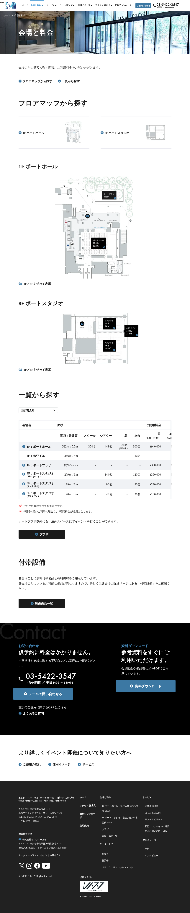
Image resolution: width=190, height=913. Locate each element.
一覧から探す (71, 81)
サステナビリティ (154, 819)
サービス (147, 797)
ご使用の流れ (151, 806)
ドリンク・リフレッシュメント (117, 867)
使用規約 (84, 825)
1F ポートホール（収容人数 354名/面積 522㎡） (120, 808)
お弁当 (105, 854)
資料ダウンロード (123, 5)
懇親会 (105, 860)
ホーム (25, 5)
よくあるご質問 (33, 713)
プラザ (105, 829)
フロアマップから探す (37, 81)
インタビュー (151, 855)
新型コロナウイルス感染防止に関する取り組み (157, 829)
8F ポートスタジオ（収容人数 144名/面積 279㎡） (120, 820)
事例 (147, 848)
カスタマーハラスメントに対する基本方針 (40, 855)
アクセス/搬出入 (88, 805)
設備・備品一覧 (109, 836)
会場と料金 (105, 797)
